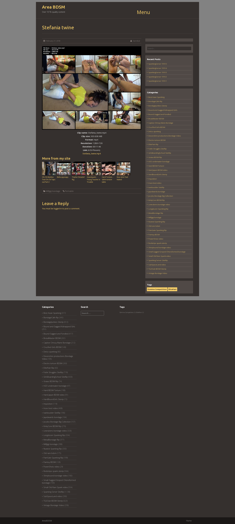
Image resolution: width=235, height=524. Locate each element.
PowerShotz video (155, 239)
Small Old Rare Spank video (159, 256)
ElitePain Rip (153, 144)
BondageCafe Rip (155, 101)
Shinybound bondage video (159, 247)
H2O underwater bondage (159, 161)
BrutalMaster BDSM (156, 118)
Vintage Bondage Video (157, 273)
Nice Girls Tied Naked (122, 178)
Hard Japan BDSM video (157, 170)
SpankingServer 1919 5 (157, 64)
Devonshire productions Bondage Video (164, 136)
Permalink (69, 191)
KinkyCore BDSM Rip (156, 200)
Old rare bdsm (154, 226)
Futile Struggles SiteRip (157, 148)
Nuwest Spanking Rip (156, 221)
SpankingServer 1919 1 (157, 81)
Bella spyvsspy (62, 177)
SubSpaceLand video (157, 264)
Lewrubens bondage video (159, 204)
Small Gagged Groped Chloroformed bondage (166, 252)
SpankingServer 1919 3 (157, 72)
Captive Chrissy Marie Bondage (160, 123)
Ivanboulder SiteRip (156, 187)
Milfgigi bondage (53, 191)
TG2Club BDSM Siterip (157, 269)
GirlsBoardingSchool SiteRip (159, 153)
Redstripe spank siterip (157, 243)
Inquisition (152, 179)
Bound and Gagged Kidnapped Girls (162, 110)
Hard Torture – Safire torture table (107, 179)
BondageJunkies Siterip (157, 106)
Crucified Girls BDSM (156, 127)
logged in (58, 208)
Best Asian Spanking (156, 97)
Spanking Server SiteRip (158, 260)
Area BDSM (53, 7)
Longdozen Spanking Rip (158, 209)
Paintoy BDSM (154, 234)
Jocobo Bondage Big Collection (160, 196)
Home (189, 520)
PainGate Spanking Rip (157, 230)
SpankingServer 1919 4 (157, 68)
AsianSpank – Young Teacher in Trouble (93, 179)
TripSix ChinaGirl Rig (78, 178)
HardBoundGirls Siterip (157, 174)
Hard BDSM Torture (156, 166)
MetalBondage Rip (155, 213)
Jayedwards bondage (156, 191)
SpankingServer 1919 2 (157, 77)
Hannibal (136, 41)
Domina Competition (157, 289)
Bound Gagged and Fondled (159, 114)
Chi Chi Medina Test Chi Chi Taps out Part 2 (48, 179)
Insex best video (154, 183)
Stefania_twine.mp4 (92, 153)
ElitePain (172, 289)
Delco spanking (154, 131)
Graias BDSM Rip (155, 157)
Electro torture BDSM (157, 140)
